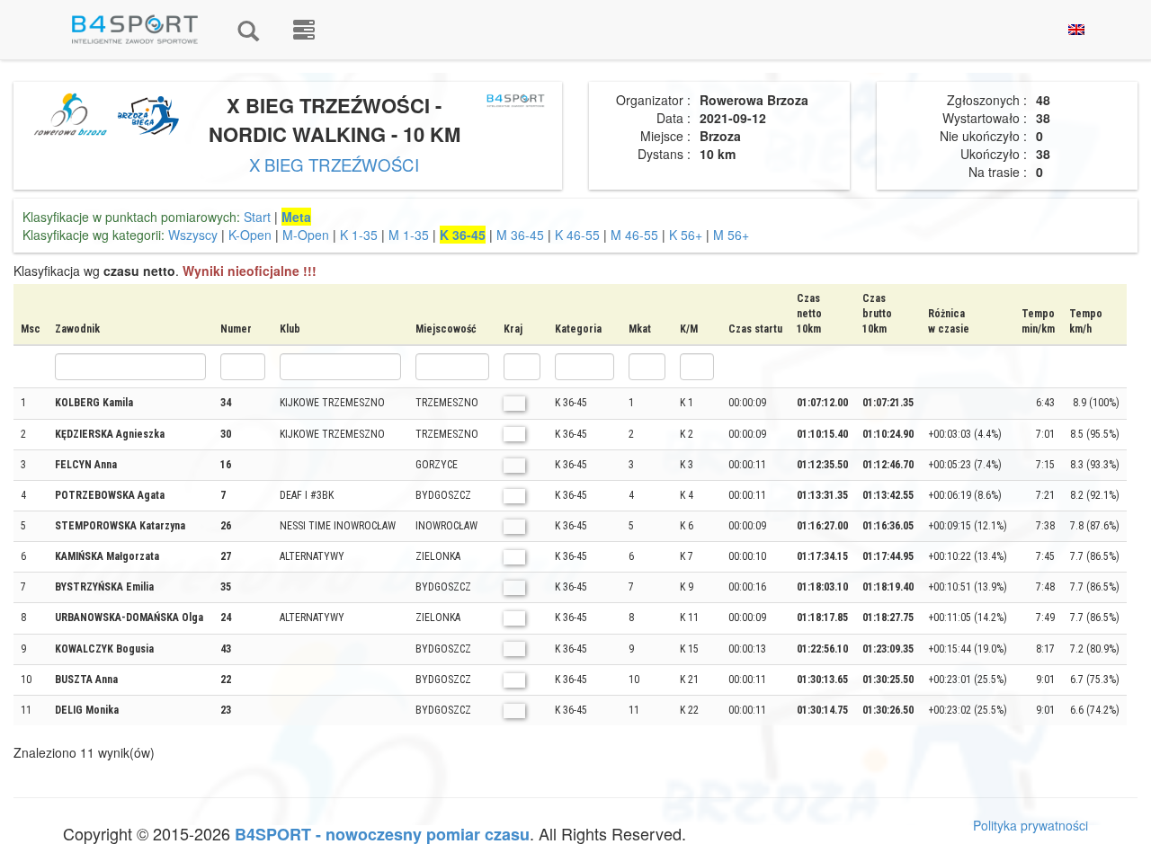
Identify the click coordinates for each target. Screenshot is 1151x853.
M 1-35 (408, 235)
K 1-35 (359, 235)
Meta (296, 217)
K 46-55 (577, 235)
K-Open (250, 235)
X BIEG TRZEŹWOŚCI (334, 164)
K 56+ (685, 235)
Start (257, 217)
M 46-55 (634, 235)
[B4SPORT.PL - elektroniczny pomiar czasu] (303, 30)
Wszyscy (193, 235)
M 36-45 (520, 235)
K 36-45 (463, 235)
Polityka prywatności (1030, 825)
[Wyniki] (248, 30)
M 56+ (731, 235)
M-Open (305, 235)
